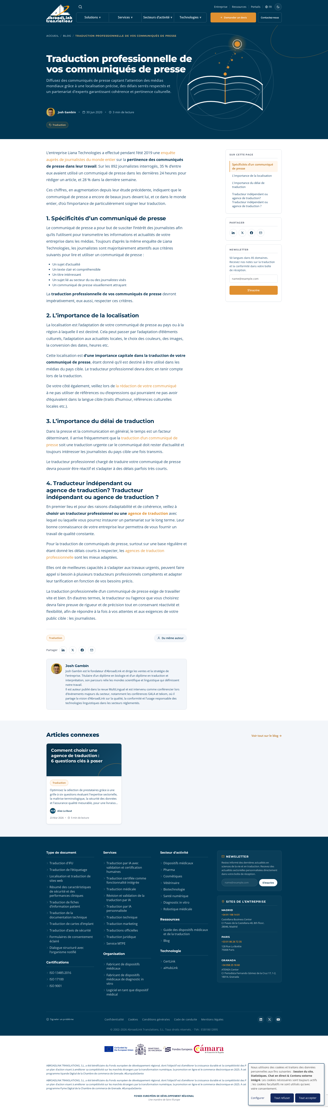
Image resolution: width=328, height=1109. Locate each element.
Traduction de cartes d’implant (72, 924)
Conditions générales (156, 1019)
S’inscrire (254, 290)
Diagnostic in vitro (176, 902)
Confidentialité (114, 1019)
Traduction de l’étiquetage (68, 870)
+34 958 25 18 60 (231, 965)
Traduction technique (121, 917)
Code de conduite (185, 1019)
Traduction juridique (121, 937)
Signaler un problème (62, 1019)
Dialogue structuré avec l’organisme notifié (67, 950)
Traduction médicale (121, 889)
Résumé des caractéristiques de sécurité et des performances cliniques (70, 891)
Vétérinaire (171, 883)
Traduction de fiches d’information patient (65, 904)
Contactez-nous (270, 17)
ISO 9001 (56, 986)
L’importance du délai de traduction (248, 185)
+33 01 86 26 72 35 (232, 941)
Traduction (59, 125)
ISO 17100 (57, 979)
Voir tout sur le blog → (267, 735)
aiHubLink (170, 968)
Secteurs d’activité (157, 17)
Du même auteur (173, 638)
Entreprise (220, 7)
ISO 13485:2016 (60, 973)
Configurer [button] (257, 1098)
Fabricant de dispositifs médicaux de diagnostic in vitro (125, 979)
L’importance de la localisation (252, 175)
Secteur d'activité (174, 852)
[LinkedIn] (260, 1019)
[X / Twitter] (269, 1019)
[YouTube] (278, 1019)
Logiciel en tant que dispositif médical (127, 992)
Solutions (92, 17)
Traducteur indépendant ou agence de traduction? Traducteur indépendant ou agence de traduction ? (250, 200)
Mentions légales (212, 1019)
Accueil (52, 35)
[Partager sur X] (72, 650)
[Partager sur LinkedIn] (63, 650)
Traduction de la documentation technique (68, 915)
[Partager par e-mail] (91, 650)
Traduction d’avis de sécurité (70, 930)
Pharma (169, 870)
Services (125, 17)
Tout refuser (282, 1098)
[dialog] (286, 1084)
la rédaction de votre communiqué (146, 385)
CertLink (169, 961)
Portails (255, 7)
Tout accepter (307, 1098)
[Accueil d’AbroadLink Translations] (59, 13)
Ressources (239, 7)
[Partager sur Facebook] (82, 650)
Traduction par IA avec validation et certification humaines (124, 867)
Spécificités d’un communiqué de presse (252, 166)
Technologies (190, 17)
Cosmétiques (172, 876)
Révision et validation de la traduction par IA (125, 898)
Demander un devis (235, 17)
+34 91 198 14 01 (231, 914)
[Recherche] (80, 7)
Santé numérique (175, 896)
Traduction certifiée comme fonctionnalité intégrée (126, 880)
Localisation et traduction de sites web (70, 878)
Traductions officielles (122, 930)
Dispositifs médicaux (178, 863)
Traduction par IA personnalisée (118, 908)
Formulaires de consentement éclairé (71, 939)
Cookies (133, 1019)
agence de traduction (148, 513)
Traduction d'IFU (61, 863)
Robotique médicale (177, 909)
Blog (67, 35)
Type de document (61, 852)
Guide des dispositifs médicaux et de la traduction (185, 932)
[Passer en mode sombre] (278, 6)
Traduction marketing (122, 924)
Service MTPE (115, 943)
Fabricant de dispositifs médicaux (123, 966)
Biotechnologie (174, 889)
